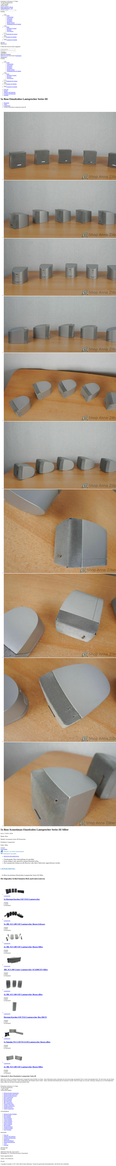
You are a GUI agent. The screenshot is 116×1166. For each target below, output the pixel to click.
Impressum (6, 1139)
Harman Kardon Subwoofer (11, 1094)
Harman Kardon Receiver (10, 1096)
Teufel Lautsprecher (9, 1108)
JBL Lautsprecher (8, 1103)
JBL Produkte (7, 1125)
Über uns (6, 89)
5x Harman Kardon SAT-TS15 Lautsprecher (22, 899)
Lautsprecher (10, 17)
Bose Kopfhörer (8, 1100)
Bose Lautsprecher (8, 1097)
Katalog (6, 91)
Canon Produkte (8, 1119)
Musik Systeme (11, 22)
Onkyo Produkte (8, 1124)
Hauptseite (6, 103)
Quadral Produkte (8, 1128)
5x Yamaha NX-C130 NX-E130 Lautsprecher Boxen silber (27, 1042)
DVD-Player (10, 31)
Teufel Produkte (8, 1118)
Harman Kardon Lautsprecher (11, 1093)
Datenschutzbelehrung (9, 1142)
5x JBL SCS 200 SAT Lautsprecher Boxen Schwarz (24, 924)
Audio (5, 104)
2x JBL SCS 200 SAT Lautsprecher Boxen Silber (23, 947)
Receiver (9, 30)
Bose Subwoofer (8, 1098)
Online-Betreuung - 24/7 (7, 8)
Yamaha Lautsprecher (9, 1106)
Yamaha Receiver (8, 1107)
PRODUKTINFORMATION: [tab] (11, 856)
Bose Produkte (7, 1115)
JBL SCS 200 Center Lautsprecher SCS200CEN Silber (26, 970)
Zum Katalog (4, 849)
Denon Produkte (8, 1122)
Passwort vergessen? (6, 54)
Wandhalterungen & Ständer (14, 24)
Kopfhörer (9, 20)
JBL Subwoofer (8, 1101)
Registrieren (18, 55)
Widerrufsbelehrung (9, 1140)
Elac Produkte (7, 1117)
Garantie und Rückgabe (10, 93)
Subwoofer (9, 18)
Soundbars (9, 21)
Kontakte (6, 95)
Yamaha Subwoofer (9, 1104)
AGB (5, 1143)
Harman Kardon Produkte (10, 1114)
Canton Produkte (8, 1121)
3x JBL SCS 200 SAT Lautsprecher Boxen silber (23, 994)
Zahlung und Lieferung (9, 92)
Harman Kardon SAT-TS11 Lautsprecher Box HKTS (25, 1017)
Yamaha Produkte (8, 1127)
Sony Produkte (7, 1129)
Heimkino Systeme (11, 28)
